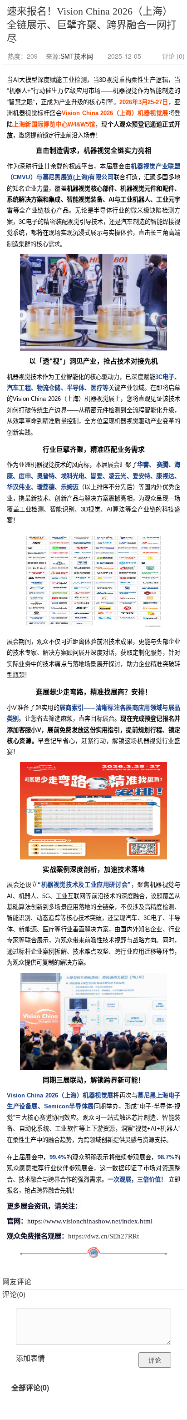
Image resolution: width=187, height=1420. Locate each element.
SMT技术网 (76, 56)
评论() (13, 1294)
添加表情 (30, 1358)
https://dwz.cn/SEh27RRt (103, 1236)
